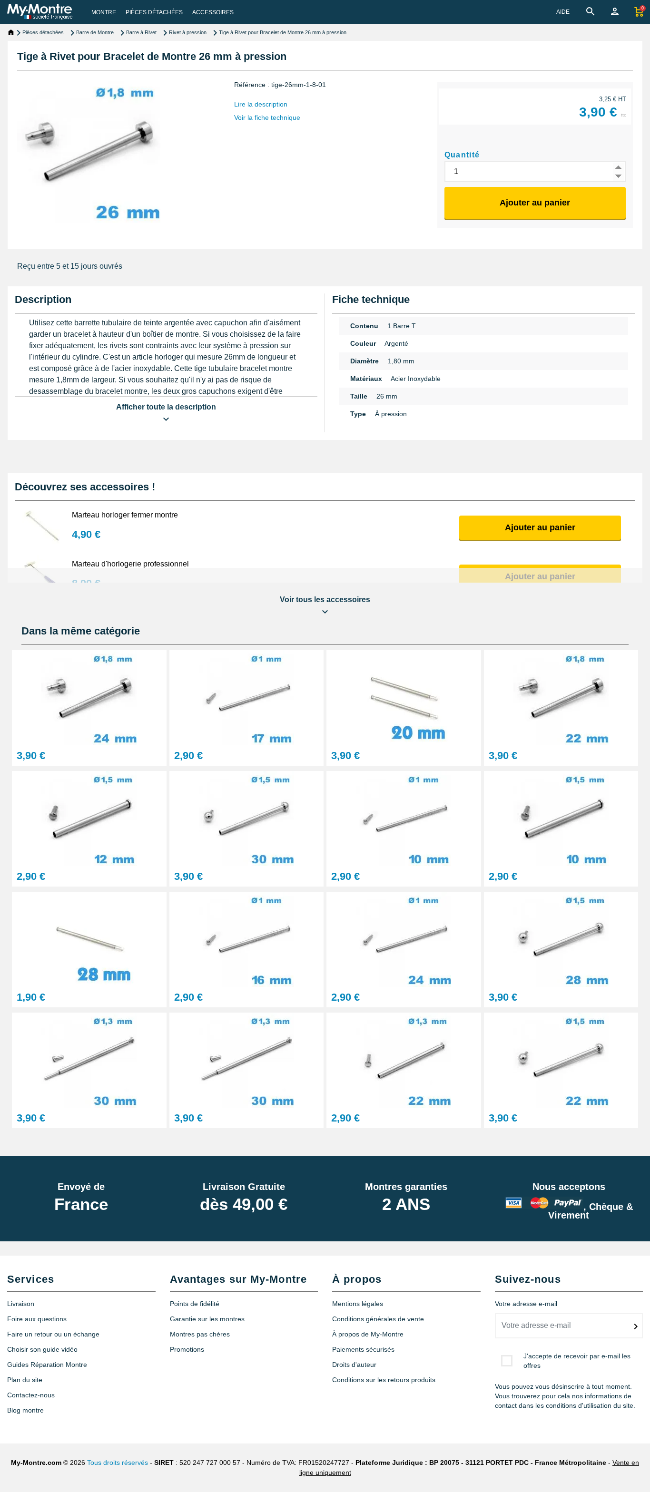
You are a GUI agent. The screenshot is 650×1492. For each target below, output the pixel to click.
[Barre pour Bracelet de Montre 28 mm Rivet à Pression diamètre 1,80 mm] (561, 939)
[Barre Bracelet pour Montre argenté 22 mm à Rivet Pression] (561, 697)
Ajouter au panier (535, 202)
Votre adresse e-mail (526, 1303)
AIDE (563, 12)
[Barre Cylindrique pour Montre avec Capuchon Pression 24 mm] (403, 939)
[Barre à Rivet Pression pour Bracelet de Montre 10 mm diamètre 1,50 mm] (561, 818)
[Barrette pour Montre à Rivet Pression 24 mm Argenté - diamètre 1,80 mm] (89, 697)
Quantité (462, 155)
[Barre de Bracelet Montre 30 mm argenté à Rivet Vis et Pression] (89, 1059)
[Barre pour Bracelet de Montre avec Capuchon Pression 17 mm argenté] (246, 697)
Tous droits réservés (117, 1462)
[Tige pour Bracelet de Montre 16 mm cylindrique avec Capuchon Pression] (246, 939)
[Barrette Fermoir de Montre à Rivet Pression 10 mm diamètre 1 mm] (403, 818)
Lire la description (260, 104)
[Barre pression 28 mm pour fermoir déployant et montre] (89, 939)
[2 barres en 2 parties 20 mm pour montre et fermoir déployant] (403, 697)
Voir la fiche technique (267, 117)
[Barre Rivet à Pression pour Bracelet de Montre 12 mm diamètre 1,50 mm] (89, 818)
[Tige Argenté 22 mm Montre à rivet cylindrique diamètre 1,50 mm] (561, 1059)
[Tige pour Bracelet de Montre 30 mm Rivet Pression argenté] (246, 818)
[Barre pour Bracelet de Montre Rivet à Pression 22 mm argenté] (403, 1059)
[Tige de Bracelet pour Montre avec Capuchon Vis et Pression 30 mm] (246, 1059)
